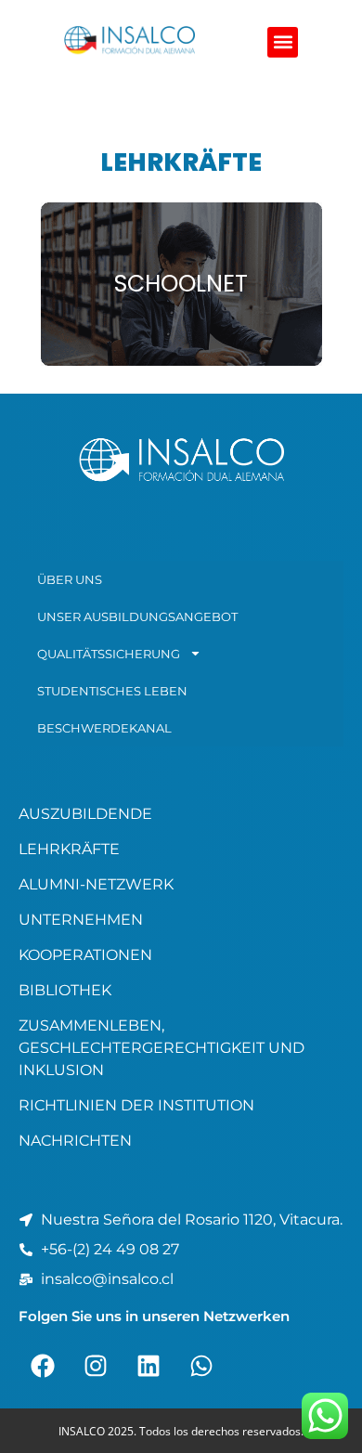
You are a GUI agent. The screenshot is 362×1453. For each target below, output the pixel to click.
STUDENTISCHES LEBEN (112, 690)
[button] (282, 42)
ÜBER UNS (69, 579)
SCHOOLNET (181, 283)
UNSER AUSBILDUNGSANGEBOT (137, 616)
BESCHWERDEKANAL (104, 727)
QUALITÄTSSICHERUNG (108, 653)
